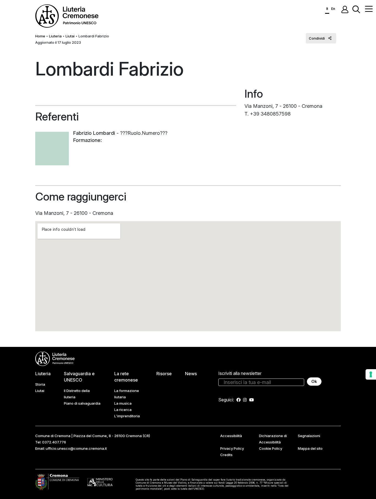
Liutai (70, 36)
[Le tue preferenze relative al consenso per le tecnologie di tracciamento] (371, 374)
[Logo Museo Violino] (100, 481)
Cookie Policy (270, 448)
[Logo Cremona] (57, 481)
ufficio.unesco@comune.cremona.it (76, 448)
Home (40, 36)
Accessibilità (231, 436)
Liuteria (55, 36)
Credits (226, 455)
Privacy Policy (232, 448)
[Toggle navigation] (369, 9)
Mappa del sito (310, 448)
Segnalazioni (309, 436)
